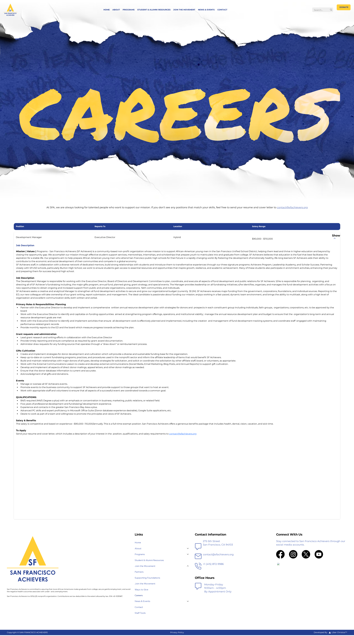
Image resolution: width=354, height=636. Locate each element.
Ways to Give (141, 589)
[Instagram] (293, 554)
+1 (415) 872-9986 (213, 564)
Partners (139, 571)
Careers (139, 595)
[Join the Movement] (187, 566)
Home (138, 542)
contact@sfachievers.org (292, 207)
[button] (128, 9)
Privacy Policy (177, 632)
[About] (187, 548)
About (138, 548)
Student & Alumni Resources (149, 560)
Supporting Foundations (147, 577)
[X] (306, 554)
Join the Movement (145, 583)
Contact (139, 607)
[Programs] (187, 554)
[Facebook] (280, 554)
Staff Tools (140, 613)
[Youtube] (319, 554)
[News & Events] (187, 601)
